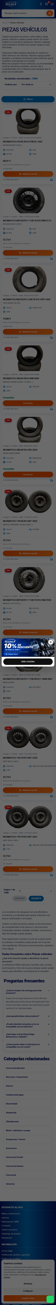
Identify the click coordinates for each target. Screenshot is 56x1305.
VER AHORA (28, 661)
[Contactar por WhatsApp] (50, 1299)
